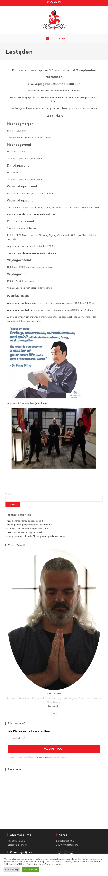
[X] (59, 854)
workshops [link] (19, 295)
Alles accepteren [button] (30, 869)
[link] (54, 144)
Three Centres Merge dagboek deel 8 (24, 520)
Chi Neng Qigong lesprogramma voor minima (28, 524)
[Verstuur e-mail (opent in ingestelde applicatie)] (59, 2)
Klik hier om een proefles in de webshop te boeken (54, 90)
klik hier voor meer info (29, 320)
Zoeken (9, 494)
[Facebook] (54, 713)
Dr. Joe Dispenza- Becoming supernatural (27, 528)
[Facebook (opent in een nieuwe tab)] (51, 2)
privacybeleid (42, 757)
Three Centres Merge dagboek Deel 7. (24, 532)
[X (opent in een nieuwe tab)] (48, 2)
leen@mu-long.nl (39, 403)
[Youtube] (71, 854)
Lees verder (54, 705)
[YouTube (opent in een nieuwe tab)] (55, 2)
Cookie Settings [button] (12, 869)
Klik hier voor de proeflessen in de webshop (29, 287)
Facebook (15, 769)
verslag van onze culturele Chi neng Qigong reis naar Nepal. (35, 536)
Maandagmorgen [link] (20, 124)
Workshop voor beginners (22, 303)
